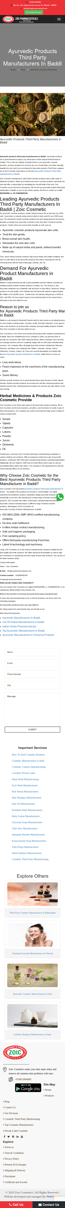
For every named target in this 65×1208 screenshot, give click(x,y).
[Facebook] (5, 1136)
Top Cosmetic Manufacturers (18, 1124)
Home (47, 1089)
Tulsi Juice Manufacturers (24, 828)
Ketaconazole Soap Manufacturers (29, 841)
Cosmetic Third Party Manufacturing (30, 859)
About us (9, 1147)
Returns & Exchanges (15, 1164)
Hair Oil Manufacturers (23, 803)
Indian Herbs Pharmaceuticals (19, 626)
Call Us (17, 1204)
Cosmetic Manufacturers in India (28, 760)
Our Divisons (11, 1113)
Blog (6, 1101)
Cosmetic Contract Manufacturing (29, 767)
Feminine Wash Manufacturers (27, 810)
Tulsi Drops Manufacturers (25, 847)
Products (49, 1095)
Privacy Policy (12, 1158)
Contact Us (10, 1107)
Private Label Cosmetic (16, 1130)
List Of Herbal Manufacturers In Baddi (23, 622)
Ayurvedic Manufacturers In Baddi (21, 617)
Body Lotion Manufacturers (26, 816)
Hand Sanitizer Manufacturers (27, 853)
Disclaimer (10, 1176)
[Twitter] (9, 1136)
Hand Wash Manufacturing (25, 779)
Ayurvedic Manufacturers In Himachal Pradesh (28, 635)
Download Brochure (33, 12)
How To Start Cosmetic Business (28, 754)
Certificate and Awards (16, 1182)
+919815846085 (35, 2)
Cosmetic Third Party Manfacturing (22, 1119)
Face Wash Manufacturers (25, 785)
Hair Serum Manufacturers (25, 791)
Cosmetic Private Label (23, 773)
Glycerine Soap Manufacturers (27, 822)
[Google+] (13, 1136)
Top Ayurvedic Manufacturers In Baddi (23, 630)
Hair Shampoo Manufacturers (26, 797)
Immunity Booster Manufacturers (28, 834)
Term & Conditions (14, 1153)
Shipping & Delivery (15, 1170)
